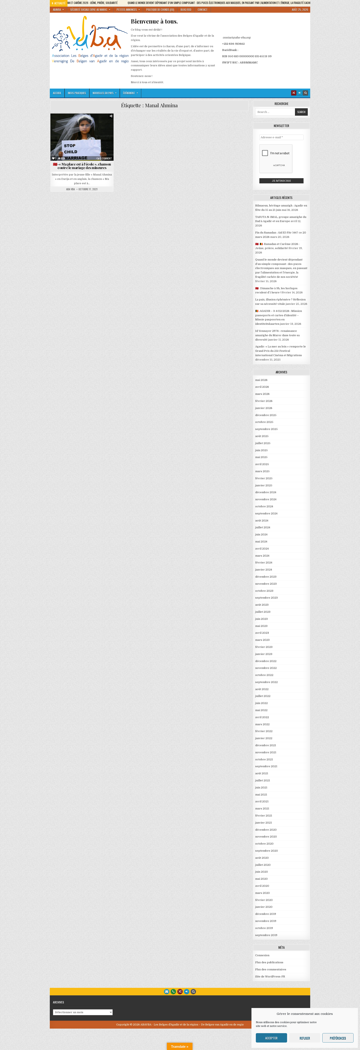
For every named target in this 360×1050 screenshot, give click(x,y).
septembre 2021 (266, 766)
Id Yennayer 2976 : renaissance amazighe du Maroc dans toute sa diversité (277, 335)
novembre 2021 (265, 752)
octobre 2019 (264, 928)
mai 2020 (261, 878)
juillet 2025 (262, 443)
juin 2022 (261, 703)
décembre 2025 (265, 415)
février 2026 (263, 401)
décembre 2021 (265, 745)
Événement (129, 93)
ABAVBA (57, 9)
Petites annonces (127, 9)
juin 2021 (261, 787)
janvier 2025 (263, 485)
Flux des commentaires (270, 969)
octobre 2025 (264, 422)
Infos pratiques (77, 93)
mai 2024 (261, 541)
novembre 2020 (266, 836)
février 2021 (263, 815)
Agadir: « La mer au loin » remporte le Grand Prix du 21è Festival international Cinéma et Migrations (280, 351)
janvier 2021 (263, 822)
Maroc (69, 136)
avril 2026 (262, 386)
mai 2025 (261, 457)
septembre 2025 (266, 429)
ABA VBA (70, 189)
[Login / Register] (299, 92)
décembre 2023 (265, 576)
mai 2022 (261, 710)
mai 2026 (261, 380)
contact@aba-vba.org (236, 37)
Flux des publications (269, 962)
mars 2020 (262, 892)
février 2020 (264, 900)
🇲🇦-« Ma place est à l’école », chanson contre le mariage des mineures (82, 166)
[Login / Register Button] (186, 991)
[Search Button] (305, 92)
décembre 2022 (265, 661)
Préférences (338, 1038)
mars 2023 (262, 639)
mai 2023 (261, 626)
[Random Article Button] (293, 92)
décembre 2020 (266, 829)
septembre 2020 (266, 850)
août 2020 (262, 857)
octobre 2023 (264, 590)
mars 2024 (262, 555)
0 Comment (106, 158)
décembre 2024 (265, 492)
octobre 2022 (264, 675)
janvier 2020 (263, 906)
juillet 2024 (262, 527)
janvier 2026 (263, 408)
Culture (70, 123)
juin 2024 (261, 534)
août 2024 (261, 520)
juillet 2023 (262, 611)
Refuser (305, 1038)
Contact (203, 9)
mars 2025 (262, 471)
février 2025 (263, 478)
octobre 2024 (264, 506)
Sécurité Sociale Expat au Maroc (88, 9)
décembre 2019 (265, 913)
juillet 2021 (262, 780)
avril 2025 (262, 464)
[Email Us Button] (166, 991)
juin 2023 (261, 618)
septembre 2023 (266, 597)
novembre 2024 (265, 499)
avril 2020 (262, 885)
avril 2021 (262, 801)
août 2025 (262, 436)
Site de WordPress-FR (270, 976)
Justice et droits (98, 132)
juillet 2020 (263, 864)
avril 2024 (262, 548)
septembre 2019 (266, 935)
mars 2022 (262, 724)
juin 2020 (261, 871)
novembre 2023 (266, 583)
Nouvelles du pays (103, 93)
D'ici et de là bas (91, 123)
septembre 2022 (266, 682)
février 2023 (263, 647)
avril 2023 (262, 632)
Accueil (57, 93)
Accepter (271, 1038)
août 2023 (262, 604)
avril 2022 (262, 717)
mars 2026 (262, 393)
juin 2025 (261, 450)
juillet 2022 (262, 696)
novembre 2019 (265, 921)
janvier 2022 (263, 738)
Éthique (94, 128)
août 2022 (262, 689)
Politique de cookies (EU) (160, 9)
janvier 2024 (263, 569)
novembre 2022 (266, 668)
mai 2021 (261, 794)
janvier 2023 (263, 654)
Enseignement (75, 128)
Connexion (262, 955)
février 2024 (263, 562)
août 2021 (261, 773)
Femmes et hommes (69, 132)
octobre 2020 (264, 843)
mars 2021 (262, 808)
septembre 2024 (266, 513)
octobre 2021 (264, 759)
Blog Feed (186, 9)
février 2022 (263, 731)
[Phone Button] (173, 991)
